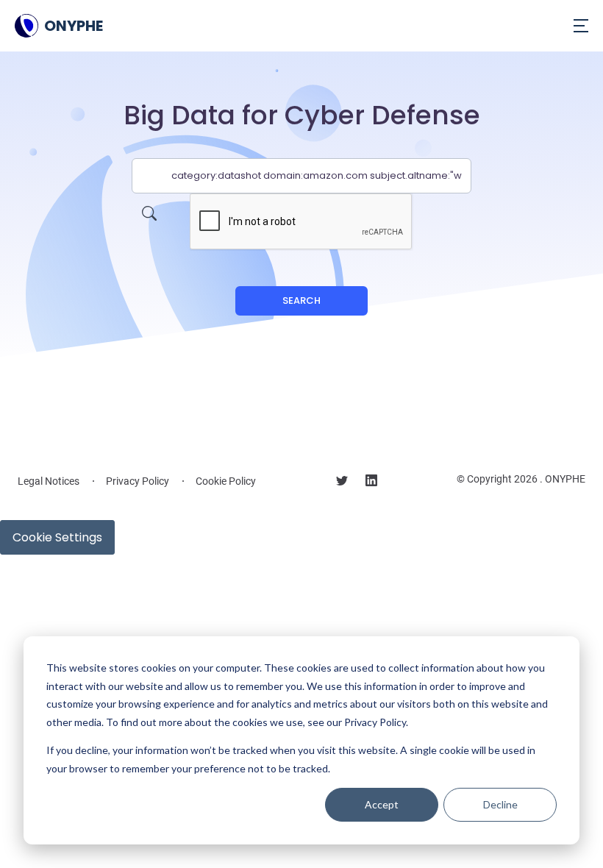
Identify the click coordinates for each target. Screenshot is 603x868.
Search (301, 300)
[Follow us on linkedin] (371, 482)
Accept (382, 804)
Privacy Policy (137, 481)
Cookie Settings (57, 537)
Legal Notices (48, 481)
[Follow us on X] (342, 482)
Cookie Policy (226, 481)
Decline (500, 804)
